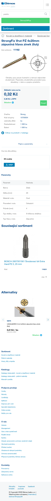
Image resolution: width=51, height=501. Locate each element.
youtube (21, 488)
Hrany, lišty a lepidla (8, 361)
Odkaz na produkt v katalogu (16, 133)
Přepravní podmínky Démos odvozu (13, 457)
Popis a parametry (25, 144)
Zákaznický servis (7, 472)
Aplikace (4, 401)
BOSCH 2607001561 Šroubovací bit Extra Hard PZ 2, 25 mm (24, 262)
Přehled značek (6, 447)
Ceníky (3, 391)
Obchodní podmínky (8, 444)
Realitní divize (5, 435)
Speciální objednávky (8, 407)
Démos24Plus (25, 20)
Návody (4, 394)
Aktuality (12, 486)
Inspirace (21, 486)
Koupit (43, 103)
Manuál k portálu (7, 379)
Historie (3, 425)
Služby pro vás (6, 413)
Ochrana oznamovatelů (9, 454)
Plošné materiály (6, 358)
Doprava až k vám (7, 404)
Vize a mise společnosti (9, 431)
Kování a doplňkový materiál (19, 36)
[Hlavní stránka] (3, 35)
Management (5, 428)
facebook (31, 486)
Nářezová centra (6, 475)
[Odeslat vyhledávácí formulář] (46, 14)
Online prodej (5, 410)
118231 (44, 269)
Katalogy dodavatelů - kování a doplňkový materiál (18, 373)
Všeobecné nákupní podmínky (11, 450)
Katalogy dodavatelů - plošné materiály (14, 376)
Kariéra (3, 438)
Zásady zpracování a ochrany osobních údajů (16, 441)
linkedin (12, 488)
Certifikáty (4, 397)
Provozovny (5, 468)
